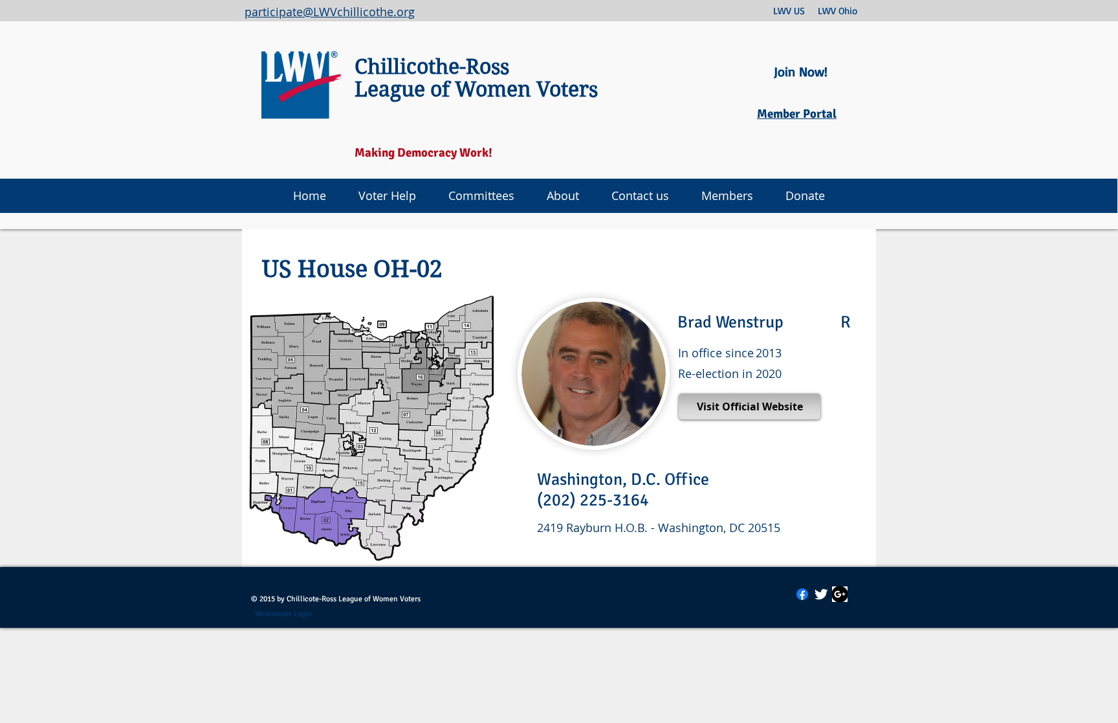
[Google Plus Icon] (840, 594)
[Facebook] (802, 594)
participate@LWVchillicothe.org (330, 11)
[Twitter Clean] (821, 594)
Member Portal (797, 114)
